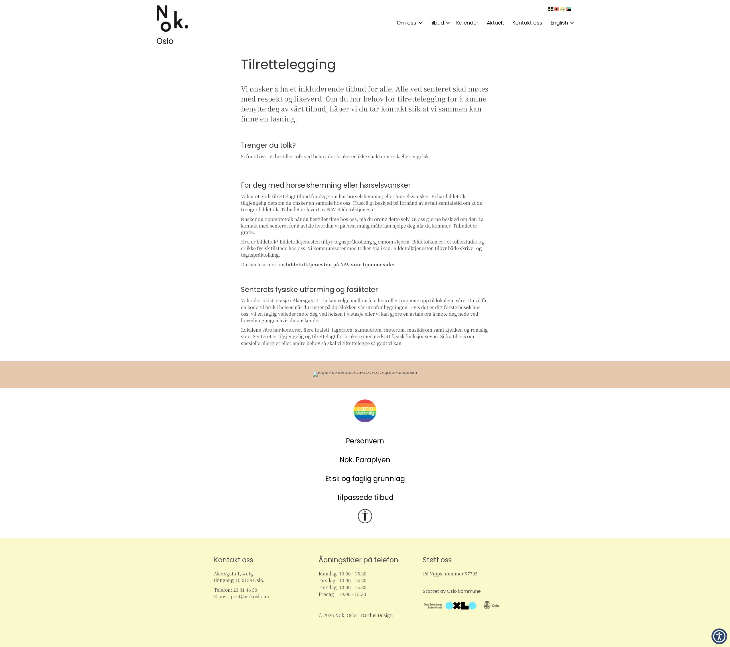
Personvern (365, 441)
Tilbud (436, 22)
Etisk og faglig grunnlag (365, 478)
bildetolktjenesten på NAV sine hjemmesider (340, 264)
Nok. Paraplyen (365, 460)
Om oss (406, 22)
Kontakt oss (527, 22)
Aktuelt (495, 22)
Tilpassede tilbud (365, 497)
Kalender (467, 22)
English (559, 22)
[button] (420, 22)
